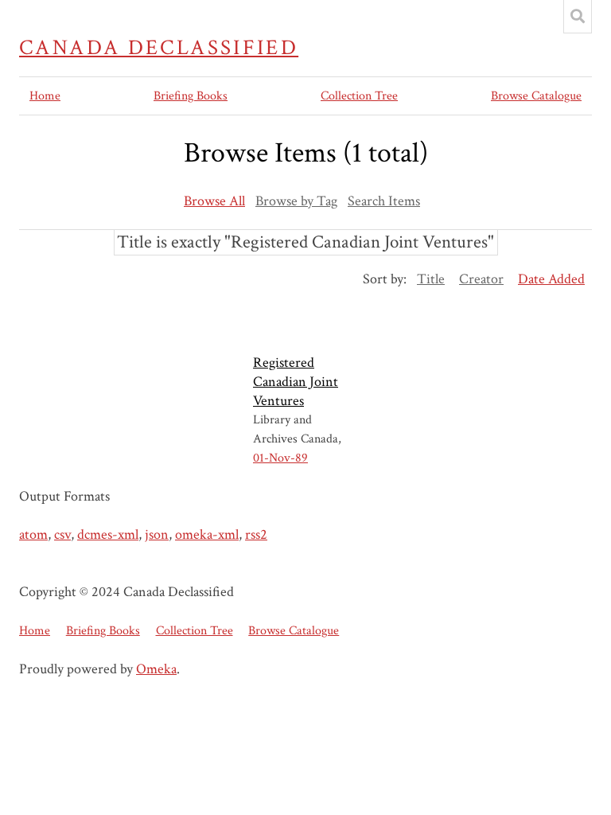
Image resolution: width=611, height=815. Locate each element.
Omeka (156, 669)
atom (33, 534)
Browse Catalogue (536, 96)
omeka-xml (207, 534)
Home (44, 96)
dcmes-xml (107, 534)
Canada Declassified (158, 47)
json (157, 534)
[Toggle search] (577, 16)
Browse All (214, 201)
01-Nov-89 (280, 458)
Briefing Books (191, 96)
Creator (481, 279)
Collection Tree (359, 96)
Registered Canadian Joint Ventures (295, 381)
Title (431, 279)
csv (62, 534)
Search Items (384, 201)
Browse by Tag (296, 201)
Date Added (551, 279)
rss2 (256, 534)
